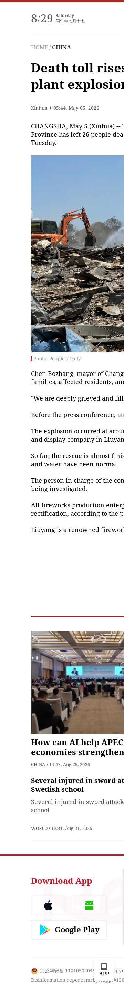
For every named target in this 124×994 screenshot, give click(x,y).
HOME (39, 47)
